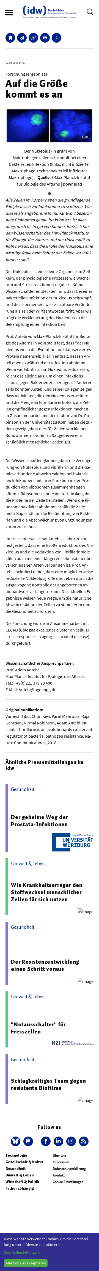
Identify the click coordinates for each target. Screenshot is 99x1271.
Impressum (61, 1162)
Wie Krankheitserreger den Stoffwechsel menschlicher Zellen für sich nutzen (46, 892)
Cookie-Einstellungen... (22, 1252)
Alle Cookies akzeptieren (26, 1263)
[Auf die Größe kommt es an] (22, 38)
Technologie (16, 1155)
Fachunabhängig (20, 1188)
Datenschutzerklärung (69, 1168)
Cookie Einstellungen (68, 1181)
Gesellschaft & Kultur (24, 1162)
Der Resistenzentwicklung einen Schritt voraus (45, 965)
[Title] (33, 38)
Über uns (59, 1155)
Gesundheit (16, 1168)
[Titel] (10, 38)
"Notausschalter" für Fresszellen (38, 1028)
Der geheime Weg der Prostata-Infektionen (39, 820)
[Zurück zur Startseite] (49, 11)
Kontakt (59, 1175)
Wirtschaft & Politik (22, 1181)
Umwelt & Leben (20, 1175)
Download (72, 184)
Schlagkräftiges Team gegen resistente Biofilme (48, 1084)
